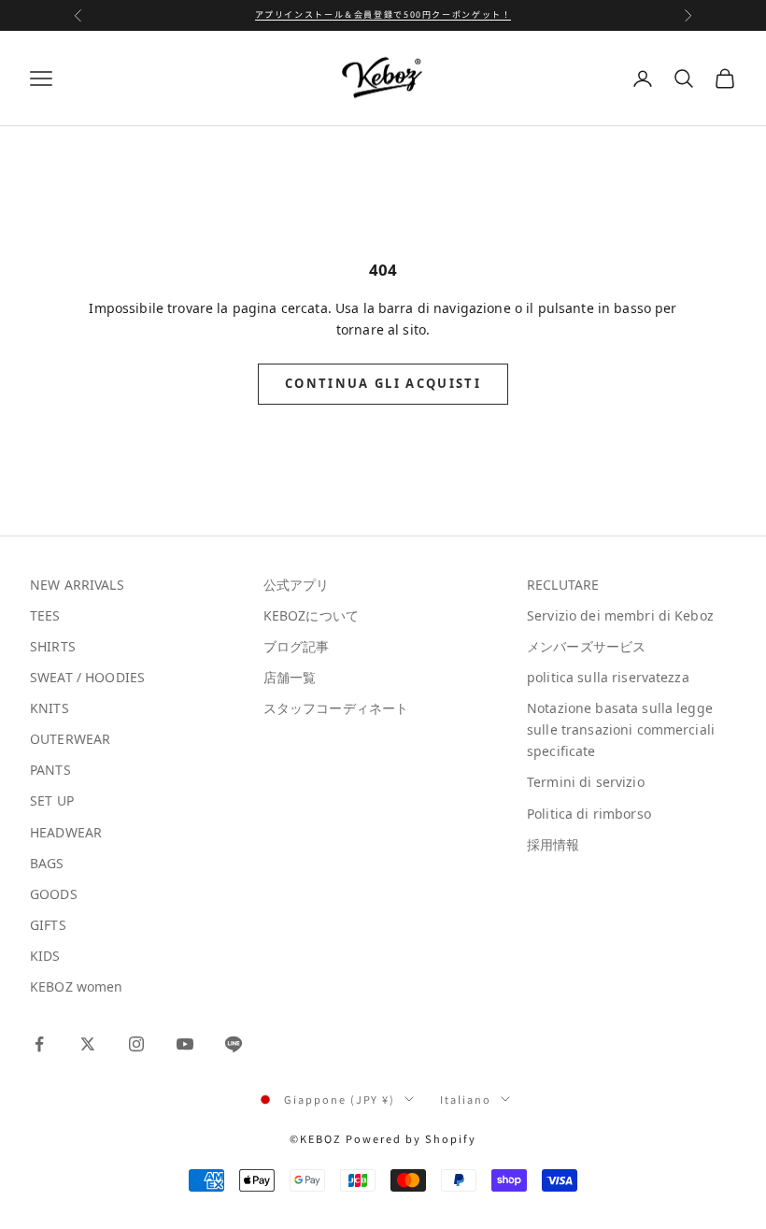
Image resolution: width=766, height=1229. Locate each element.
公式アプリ (296, 584)
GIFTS (48, 925)
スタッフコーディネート (336, 708)
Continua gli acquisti (383, 383)
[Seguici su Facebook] (39, 1044)
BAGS (47, 863)
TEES (45, 615)
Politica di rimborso (589, 813)
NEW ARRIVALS (77, 584)
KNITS (49, 708)
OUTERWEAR (70, 739)
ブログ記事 (296, 646)
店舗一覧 (290, 677)
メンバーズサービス (586, 646)
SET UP (52, 800)
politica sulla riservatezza (608, 677)
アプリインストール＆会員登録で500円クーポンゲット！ (383, 14)
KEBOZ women (76, 986)
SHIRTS (53, 646)
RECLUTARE (563, 584)
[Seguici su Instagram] (136, 1044)
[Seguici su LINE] (233, 1044)
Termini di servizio (586, 782)
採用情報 (553, 844)
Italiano (465, 1099)
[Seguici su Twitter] (87, 1044)
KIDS (45, 956)
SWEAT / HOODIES (87, 677)
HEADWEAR (66, 832)
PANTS (50, 770)
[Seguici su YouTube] (185, 1044)
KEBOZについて (311, 615)
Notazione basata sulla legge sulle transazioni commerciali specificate (621, 729)
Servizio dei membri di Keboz (620, 615)
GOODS (54, 894)
